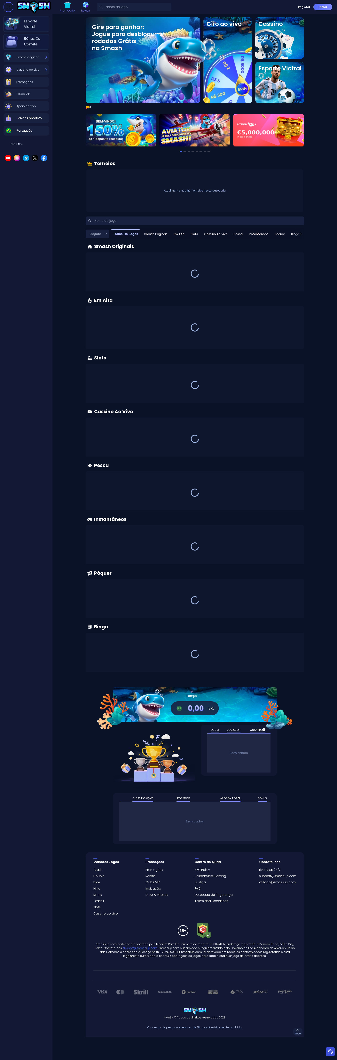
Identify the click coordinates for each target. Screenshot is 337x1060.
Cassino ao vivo (105, 913)
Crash (97, 870)
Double (98, 876)
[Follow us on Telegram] (25, 157)
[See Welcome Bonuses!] (121, 130)
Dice (96, 882)
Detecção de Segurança (214, 894)
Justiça (200, 882)
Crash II (98, 901)
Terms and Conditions (211, 901)
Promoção (67, 10)
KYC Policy (202, 870)
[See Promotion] (194, 130)
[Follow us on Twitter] (34, 157)
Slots (97, 907)
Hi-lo (96, 888)
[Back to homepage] (35, 7)
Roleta (85, 10)
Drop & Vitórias (156, 894)
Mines (97, 894)
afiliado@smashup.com (277, 882)
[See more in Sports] (279, 82)
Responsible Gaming (210, 876)
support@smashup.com (277, 876)
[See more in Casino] (279, 38)
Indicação (153, 888)
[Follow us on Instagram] (16, 157)
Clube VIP (152, 882)
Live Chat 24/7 (270, 870)
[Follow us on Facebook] (43, 157)
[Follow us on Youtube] (8, 157)
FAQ (197, 888)
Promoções (154, 870)
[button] (26, 82)
